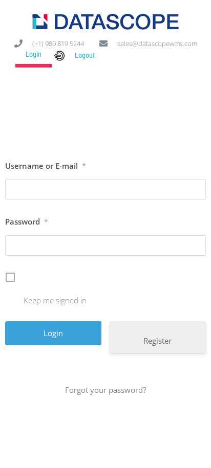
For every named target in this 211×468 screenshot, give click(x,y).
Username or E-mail (45, 166)
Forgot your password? (105, 390)
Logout (85, 55)
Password (26, 221)
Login (33, 54)
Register (157, 341)
